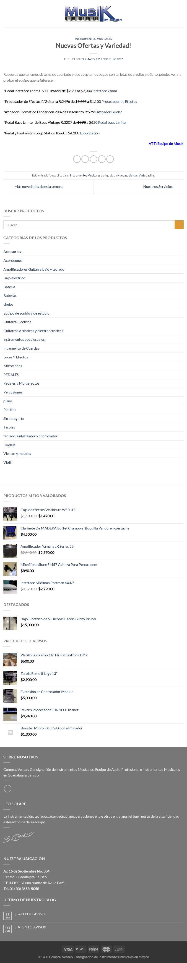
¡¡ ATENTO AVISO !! (31, 914)
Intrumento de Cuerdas (21, 348)
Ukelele (9, 445)
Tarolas (9, 427)
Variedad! (145, 175)
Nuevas (122, 175)
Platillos (9, 409)
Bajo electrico (14, 278)
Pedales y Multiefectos (21, 383)
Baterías (10, 295)
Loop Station (90, 133)
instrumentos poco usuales (24, 339)
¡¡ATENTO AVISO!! (30, 927)
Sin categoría (13, 418)
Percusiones (12, 392)
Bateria (9, 287)
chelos (8, 304)
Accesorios (12, 251)
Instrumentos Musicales (93, 38)
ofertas (133, 175)
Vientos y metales (17, 453)
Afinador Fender (109, 112)
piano (7, 401)
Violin (8, 462)
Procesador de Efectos (119, 101)
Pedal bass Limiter (112, 122)
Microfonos (12, 365)
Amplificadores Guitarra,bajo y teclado (33, 269)
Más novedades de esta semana (38, 186)
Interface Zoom (105, 90)
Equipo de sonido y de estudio (26, 313)
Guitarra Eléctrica (17, 322)
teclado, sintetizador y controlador (30, 436)
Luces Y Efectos (15, 357)
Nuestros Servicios (158, 186)
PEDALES (11, 374)
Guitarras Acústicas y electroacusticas (33, 330)
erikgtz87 (116, 59)
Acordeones (12, 260)
